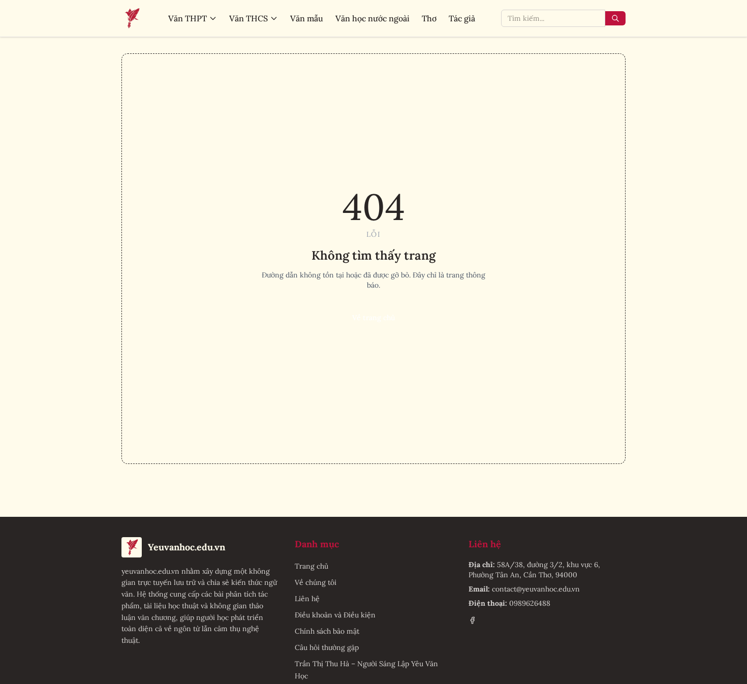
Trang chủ (311, 566)
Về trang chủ (373, 317)
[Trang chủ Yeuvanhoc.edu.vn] (131, 18)
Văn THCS (248, 18)
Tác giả (462, 18)
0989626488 (529, 603)
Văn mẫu (306, 18)
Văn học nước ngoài (372, 18)
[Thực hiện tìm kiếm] (615, 18)
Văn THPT (187, 18)
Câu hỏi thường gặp (327, 647)
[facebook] (472, 620)
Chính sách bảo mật (327, 631)
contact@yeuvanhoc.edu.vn (536, 589)
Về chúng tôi (315, 582)
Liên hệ (307, 598)
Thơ (429, 18)
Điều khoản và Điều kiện (335, 614)
